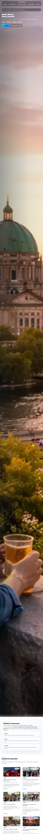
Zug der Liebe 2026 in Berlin (9, 804)
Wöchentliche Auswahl (16, 25)
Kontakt (38, 4)
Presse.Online (22, 10)
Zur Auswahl (5, 25)
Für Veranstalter (12, 4)
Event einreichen (31, 4)
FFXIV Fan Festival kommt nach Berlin (30, 779)
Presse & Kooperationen (21, 4)
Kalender (5, 4)
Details (5, 788)
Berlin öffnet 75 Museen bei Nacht (10, 829)
